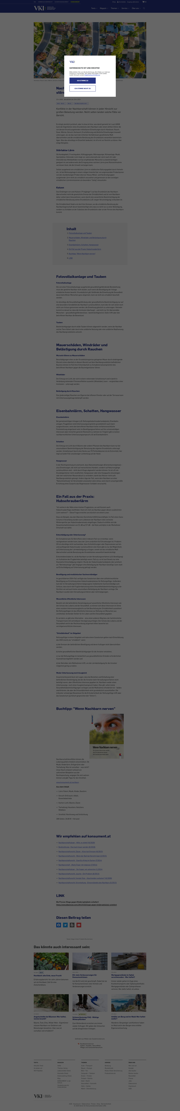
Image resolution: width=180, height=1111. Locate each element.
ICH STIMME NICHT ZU (83, 88)
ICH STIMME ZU (82, 81)
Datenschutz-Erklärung (92, 75)
